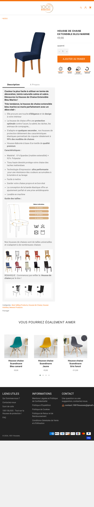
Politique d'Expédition (41, 405)
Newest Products (16, 307)
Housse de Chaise (35, 305)
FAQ (4, 417)
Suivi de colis (8, 406)
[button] (40, 375)
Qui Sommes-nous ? (11, 398)
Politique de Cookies (41, 409)
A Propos (35, 84)
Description (13, 84)
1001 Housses (14, 436)
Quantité (60, 46)
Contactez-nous (9, 402)
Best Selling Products (20, 305)
